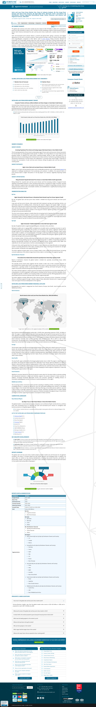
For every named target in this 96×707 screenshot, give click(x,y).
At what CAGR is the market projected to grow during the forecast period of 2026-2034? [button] (33, 614)
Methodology (31, 23)
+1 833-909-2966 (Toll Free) (29, 1)
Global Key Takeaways (74, 59)
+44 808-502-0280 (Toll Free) (29, 2)
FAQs (63, 686)
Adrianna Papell (18, 416)
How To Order (65, 694)
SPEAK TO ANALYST (51, 678)
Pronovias (17, 422)
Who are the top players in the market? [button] (22, 625)
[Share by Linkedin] (1, 284)
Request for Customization (30, 488)
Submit (76, 51)
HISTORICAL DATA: (80, 18)
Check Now (75, 74)
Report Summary (73, 58)
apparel (62, 169)
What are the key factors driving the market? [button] (23, 622)
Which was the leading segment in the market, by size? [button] (26, 618)
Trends (71, 61)
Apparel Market (73, 90)
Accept (4, 705)
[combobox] (69, 41)
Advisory (44, 23)
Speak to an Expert (39, 642)
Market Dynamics (73, 62)
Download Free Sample (54, 23)
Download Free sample (31, 74)
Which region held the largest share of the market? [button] (25, 629)
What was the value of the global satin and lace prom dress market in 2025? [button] (31, 611)
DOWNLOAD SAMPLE (25, 678)
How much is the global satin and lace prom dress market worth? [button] (28, 600)
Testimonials (65, 688)
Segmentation (24, 23)
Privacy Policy (65, 691)
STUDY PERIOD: (79, 12)
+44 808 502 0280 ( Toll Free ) (76, 101)
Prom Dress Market (73, 91)
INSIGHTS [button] (67, 2)
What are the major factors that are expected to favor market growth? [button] (29, 633)
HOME (50, 2)
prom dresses (46, 39)
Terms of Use (65, 689)
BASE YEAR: (78, 15)
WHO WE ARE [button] (73, 2)
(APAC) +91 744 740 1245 (76, 103)
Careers (63, 692)
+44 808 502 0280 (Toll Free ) (46, 688)
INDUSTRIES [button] (55, 2)
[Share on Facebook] (1, 288)
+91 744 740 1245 (45, 689)
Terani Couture (18, 432)
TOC (19, 23)
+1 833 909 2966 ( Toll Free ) (77, 100)
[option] (76, 84)
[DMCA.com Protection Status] (17, 693)
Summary (15, 23)
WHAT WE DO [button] (61, 2)
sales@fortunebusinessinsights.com (76, 107)
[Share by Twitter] (1, 286)
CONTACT (79, 2)
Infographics (38, 23)
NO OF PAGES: (79, 21)
